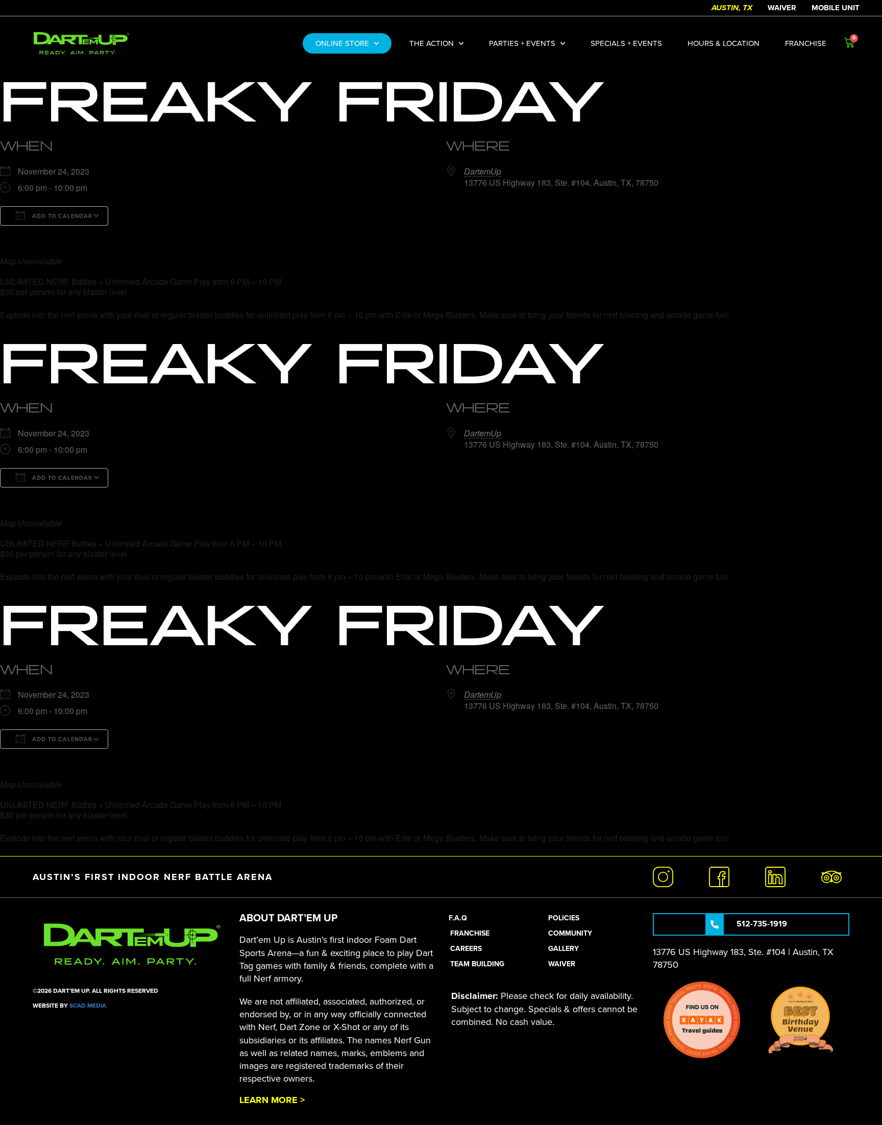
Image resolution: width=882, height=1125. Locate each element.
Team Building (477, 964)
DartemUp (482, 171)
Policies (563, 918)
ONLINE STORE (342, 43)
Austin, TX (732, 7)
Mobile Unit (836, 7)
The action (431, 43)
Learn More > (272, 1100)
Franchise (805, 43)
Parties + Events (522, 43)
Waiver (782, 7)
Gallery (563, 948)
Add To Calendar (61, 216)
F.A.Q (458, 918)
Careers (466, 948)
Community (570, 933)
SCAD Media (87, 1005)
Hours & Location (724, 43)
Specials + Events (626, 43)
